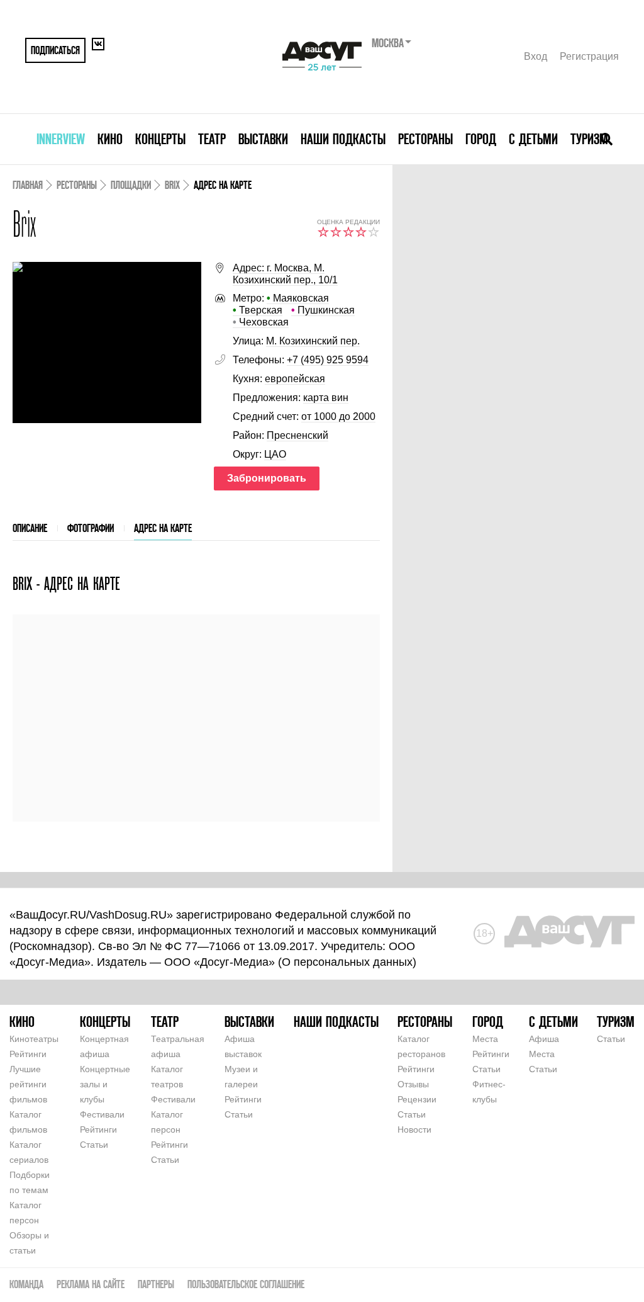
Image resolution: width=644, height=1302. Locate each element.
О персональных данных (347, 962)
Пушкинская (323, 310)
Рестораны (425, 139)
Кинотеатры (33, 1039)
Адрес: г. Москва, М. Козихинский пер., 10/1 (285, 274)
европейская (295, 378)
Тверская (257, 310)
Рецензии (416, 1099)
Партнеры (156, 1284)
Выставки (263, 139)
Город (480, 139)
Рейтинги (28, 1054)
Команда (26, 1284)
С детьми (533, 139)
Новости (414, 1129)
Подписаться (55, 50)
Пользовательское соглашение (245, 1284)
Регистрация (589, 56)
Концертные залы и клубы (105, 1084)
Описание (30, 528)
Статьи (94, 1145)
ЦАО (275, 454)
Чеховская (261, 322)
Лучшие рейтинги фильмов (28, 1084)
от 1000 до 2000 (338, 416)
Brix (172, 185)
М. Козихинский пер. (313, 341)
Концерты (160, 139)
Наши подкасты (343, 139)
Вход (535, 56)
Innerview (60, 139)
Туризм (589, 139)
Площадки (131, 185)
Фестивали (102, 1114)
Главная (28, 185)
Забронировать (266, 478)
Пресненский (297, 435)
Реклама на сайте (91, 1284)
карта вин (325, 397)
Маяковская (298, 298)
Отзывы (413, 1084)
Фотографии (90, 528)
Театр (212, 139)
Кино (110, 139)
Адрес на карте (163, 528)
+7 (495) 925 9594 (328, 359)
